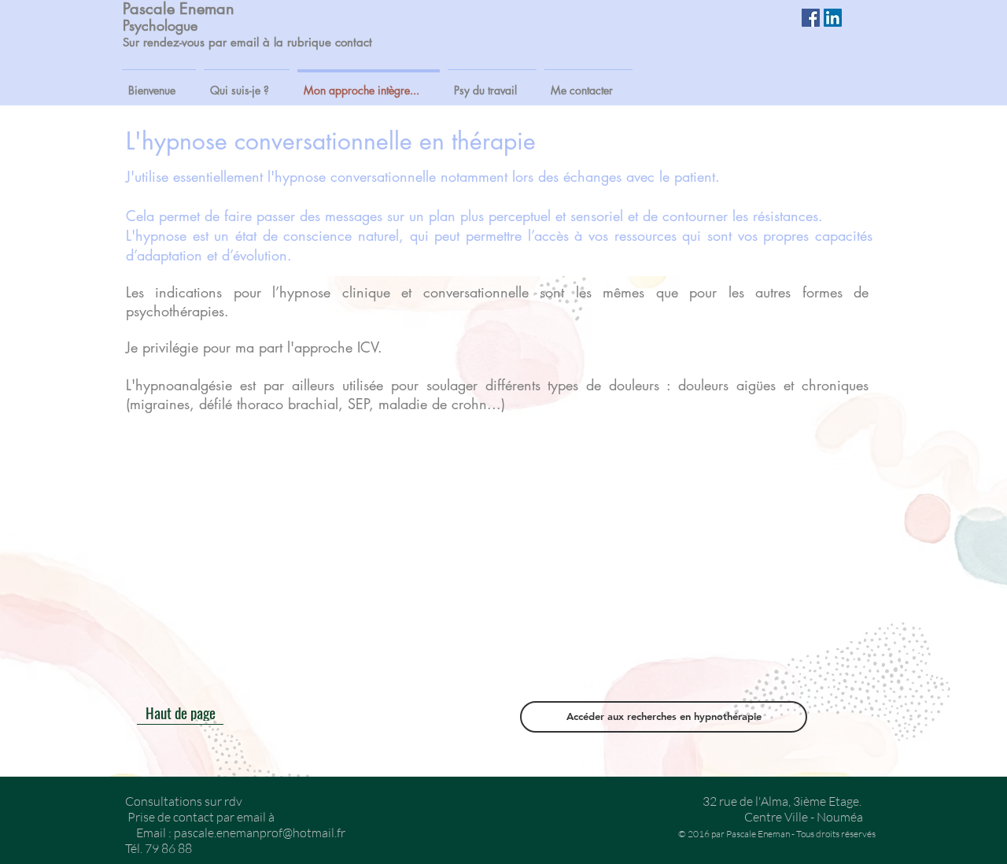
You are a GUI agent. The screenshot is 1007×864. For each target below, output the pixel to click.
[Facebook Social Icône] (811, 18)
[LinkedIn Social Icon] (833, 18)
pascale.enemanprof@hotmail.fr (259, 832)
